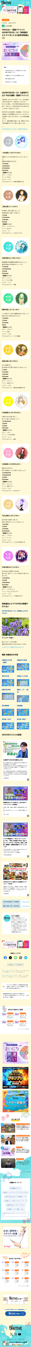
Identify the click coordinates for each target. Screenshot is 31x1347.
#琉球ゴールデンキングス (10, 1192)
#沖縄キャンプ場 (10, 1201)
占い (11, 975)
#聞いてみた (20, 1209)
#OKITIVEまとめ (10, 1196)
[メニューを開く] (28, 3)
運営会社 (21, 1339)
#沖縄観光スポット (15, 1188)
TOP (3, 970)
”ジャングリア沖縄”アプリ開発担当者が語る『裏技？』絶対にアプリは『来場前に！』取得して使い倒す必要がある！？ (17, 986)
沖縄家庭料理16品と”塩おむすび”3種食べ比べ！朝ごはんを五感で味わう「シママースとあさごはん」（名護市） (13, 995)
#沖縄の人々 (10, 1209)
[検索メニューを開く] (23, 3)
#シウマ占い (24, 1192)
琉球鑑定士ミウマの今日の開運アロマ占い (14, 75)
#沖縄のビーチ (21, 1196)
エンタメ (7, 970)
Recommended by (23, 1171)
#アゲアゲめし (20, 1205)
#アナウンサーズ (22, 1201)
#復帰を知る (10, 1205)
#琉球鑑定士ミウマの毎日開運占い (15, 964)
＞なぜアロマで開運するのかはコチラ (13, 647)
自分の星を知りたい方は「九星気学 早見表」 (15, 129)
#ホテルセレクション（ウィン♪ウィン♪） (14, 1214)
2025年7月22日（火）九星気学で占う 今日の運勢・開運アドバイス (15, 71)
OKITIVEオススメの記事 (10, 81)
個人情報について (11, 1339)
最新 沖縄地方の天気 (10, 78)
